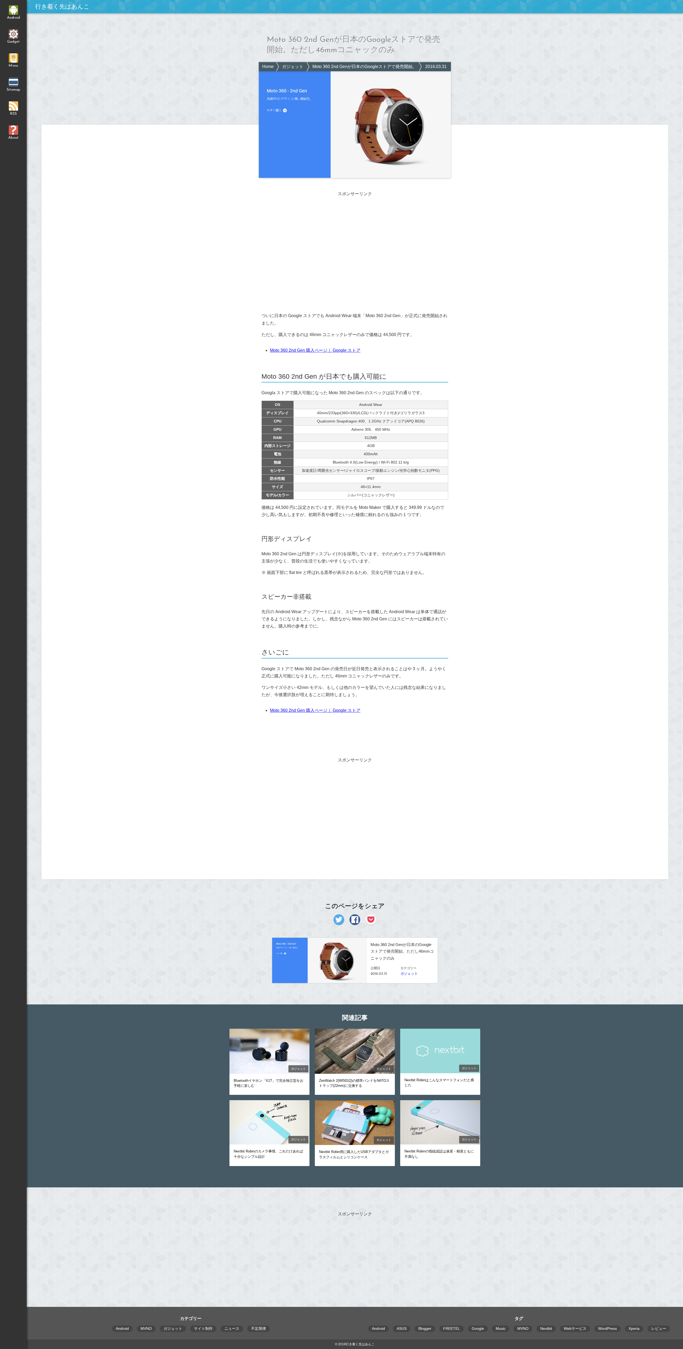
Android (122, 1328)
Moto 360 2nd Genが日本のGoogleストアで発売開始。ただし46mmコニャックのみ (391, 66)
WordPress (607, 1328)
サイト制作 (203, 1328)
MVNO (146, 1328)
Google (478, 1328)
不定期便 (258, 1328)
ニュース (231, 1328)
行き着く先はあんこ (62, 6)
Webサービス (575, 1328)
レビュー (658, 1328)
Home (268, 66)
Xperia (634, 1328)
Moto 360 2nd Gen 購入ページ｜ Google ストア (315, 350)
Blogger (424, 1328)
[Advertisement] (355, 239)
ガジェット (292, 66)
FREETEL (451, 1328)
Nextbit (546, 1328)
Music (501, 1328)
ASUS (402, 1328)
